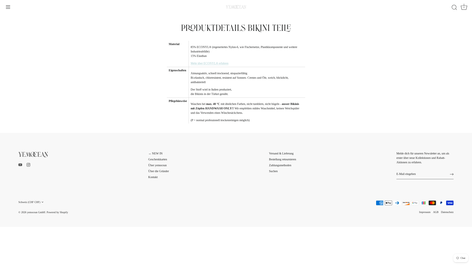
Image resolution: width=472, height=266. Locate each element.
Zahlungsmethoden (280, 165)
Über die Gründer (158, 171)
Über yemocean (157, 165)
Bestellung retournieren (282, 159)
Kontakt (153, 177)
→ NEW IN (155, 153)
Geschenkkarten (157, 159)
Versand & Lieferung (281, 153)
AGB (435, 212)
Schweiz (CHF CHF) (29, 202)
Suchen (273, 171)
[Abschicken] (452, 174)
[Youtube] (20, 164)
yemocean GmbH (36, 212)
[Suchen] (454, 8)
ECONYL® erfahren (209, 63)
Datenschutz (447, 212)
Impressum (425, 212)
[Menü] (8, 7)
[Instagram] (28, 164)
